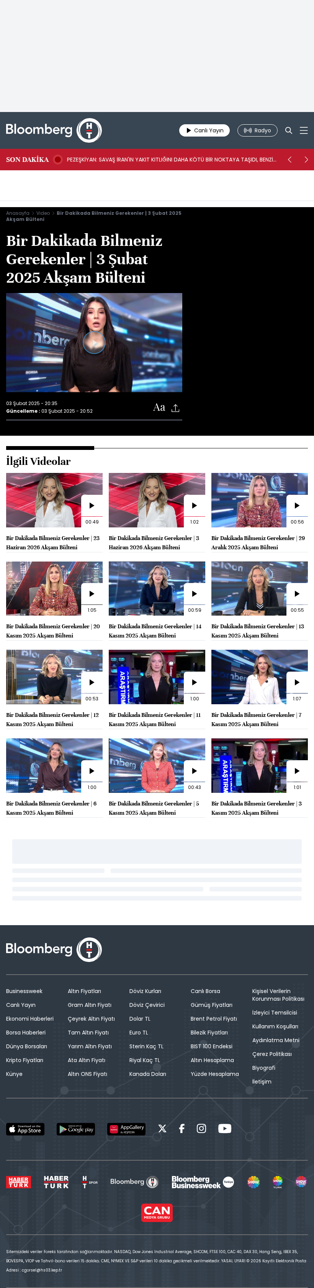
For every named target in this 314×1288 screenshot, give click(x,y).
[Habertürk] (18, 1182)
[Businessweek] (203, 1182)
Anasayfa (17, 213)
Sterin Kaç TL (146, 1046)
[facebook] (182, 1129)
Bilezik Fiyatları (209, 1032)
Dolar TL (139, 1019)
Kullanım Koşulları (275, 1026)
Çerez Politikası (272, 1054)
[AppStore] (25, 1129)
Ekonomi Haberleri (30, 1019)
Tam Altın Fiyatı (88, 1032)
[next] (306, 159)
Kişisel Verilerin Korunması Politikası (278, 995)
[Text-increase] (159, 407)
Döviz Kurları (145, 991)
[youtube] (224, 1129)
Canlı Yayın (21, 1005)
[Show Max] (302, 1182)
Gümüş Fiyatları (211, 1005)
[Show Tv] (253, 1182)
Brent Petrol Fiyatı (214, 1019)
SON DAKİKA (27, 159)
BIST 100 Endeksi (211, 1046)
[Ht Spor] (90, 1182)
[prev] (289, 159)
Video (43, 213)
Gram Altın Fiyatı (89, 1005)
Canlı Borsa (205, 991)
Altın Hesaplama (212, 1060)
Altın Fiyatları (84, 991)
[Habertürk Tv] (56, 1182)
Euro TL (138, 1032)
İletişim (261, 1081)
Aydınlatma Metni (275, 1040)
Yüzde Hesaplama (215, 1074)
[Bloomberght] (54, 130)
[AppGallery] (126, 1129)
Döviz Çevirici (147, 1005)
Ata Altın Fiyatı (86, 1060)
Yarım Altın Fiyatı (90, 1046)
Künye (14, 1074)
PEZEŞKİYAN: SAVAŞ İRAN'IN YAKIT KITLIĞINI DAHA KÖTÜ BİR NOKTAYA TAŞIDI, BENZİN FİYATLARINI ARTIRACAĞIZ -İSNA (171, 159)
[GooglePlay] (76, 1129)
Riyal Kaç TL (144, 1060)
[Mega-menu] (304, 130)
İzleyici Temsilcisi (274, 1012)
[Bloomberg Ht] (135, 1182)
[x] (162, 1129)
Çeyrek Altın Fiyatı (91, 1019)
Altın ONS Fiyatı (87, 1074)
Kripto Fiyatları (24, 1060)
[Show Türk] (278, 1182)
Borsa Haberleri (26, 1032)
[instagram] (201, 1129)
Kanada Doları (147, 1074)
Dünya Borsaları (26, 1046)
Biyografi (263, 1068)
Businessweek (24, 991)
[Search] (288, 130)
